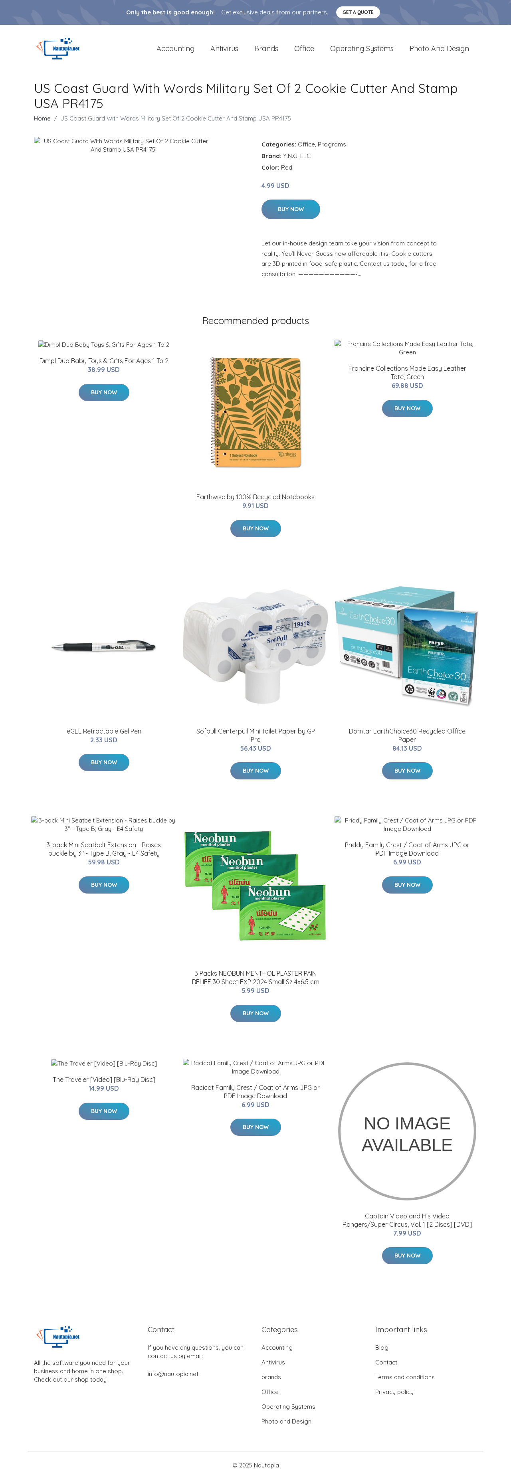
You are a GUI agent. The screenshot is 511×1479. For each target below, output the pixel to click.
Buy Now (291, 209)
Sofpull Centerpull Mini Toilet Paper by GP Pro (255, 735)
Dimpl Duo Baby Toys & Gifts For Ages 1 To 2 (104, 361)
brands (266, 48)
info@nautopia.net (173, 1374)
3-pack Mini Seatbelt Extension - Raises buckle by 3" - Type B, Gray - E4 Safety (104, 849)
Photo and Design (439, 48)
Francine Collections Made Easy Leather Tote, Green (407, 372)
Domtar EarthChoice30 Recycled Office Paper (407, 735)
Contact (386, 1362)
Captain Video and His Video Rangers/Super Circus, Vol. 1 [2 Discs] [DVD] (407, 1220)
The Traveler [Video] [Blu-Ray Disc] (104, 1080)
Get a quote (358, 12)
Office (304, 48)
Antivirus (224, 48)
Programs (332, 144)
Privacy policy (394, 1392)
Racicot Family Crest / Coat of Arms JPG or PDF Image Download (255, 1092)
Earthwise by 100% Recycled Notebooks (255, 497)
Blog (381, 1347)
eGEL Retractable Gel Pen (104, 731)
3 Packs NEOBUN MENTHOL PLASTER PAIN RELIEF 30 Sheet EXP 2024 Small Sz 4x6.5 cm (255, 977)
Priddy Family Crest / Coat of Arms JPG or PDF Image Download (407, 849)
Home (42, 118)
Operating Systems (362, 48)
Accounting (175, 48)
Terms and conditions (405, 1377)
